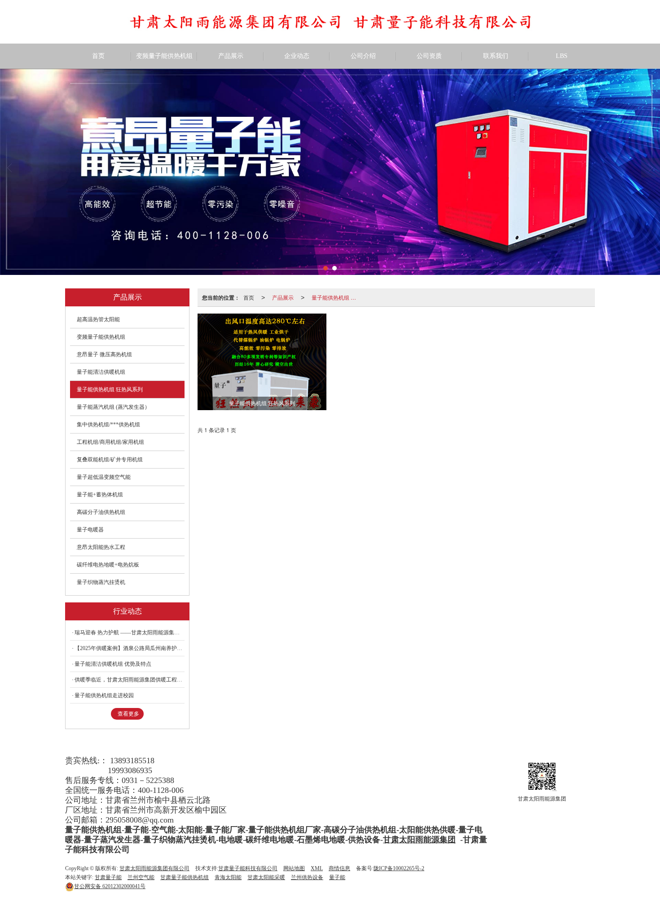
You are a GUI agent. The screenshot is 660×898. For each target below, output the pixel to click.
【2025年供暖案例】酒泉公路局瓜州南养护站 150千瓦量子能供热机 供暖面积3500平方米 (130, 648)
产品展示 (230, 56)
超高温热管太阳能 (98, 319)
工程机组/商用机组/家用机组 (110, 442)
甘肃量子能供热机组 (184, 877)
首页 (98, 56)
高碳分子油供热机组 (101, 512)
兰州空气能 (141, 877)
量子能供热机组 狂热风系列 (336, 297)
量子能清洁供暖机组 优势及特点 (113, 664)
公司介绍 (363, 56)
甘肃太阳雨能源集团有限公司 (154, 868)
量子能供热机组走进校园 (104, 695)
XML (317, 868)
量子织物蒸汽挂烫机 (101, 582)
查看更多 (128, 714)
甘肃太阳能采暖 (266, 877)
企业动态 (296, 56)
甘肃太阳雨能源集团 (419, 839)
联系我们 (495, 56)
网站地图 (294, 868)
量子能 (337, 877)
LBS (562, 56)
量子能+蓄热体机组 (100, 494)
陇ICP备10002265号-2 (399, 868)
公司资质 (429, 56)
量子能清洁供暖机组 (101, 372)
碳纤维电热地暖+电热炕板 (108, 565)
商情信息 (339, 868)
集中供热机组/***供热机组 (108, 424)
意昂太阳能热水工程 (101, 547)
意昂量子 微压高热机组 (104, 354)
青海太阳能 (228, 877)
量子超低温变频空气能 (104, 477)
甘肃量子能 (108, 877)
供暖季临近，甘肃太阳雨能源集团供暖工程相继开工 (130, 680)
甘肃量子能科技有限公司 (247, 868)
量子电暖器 (90, 529)
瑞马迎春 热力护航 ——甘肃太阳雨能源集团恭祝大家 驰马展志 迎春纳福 (130, 632)
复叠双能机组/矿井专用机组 (110, 459)
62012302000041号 (109, 886)
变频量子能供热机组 (164, 56)
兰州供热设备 (307, 877)
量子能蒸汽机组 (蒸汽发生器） (113, 407)
